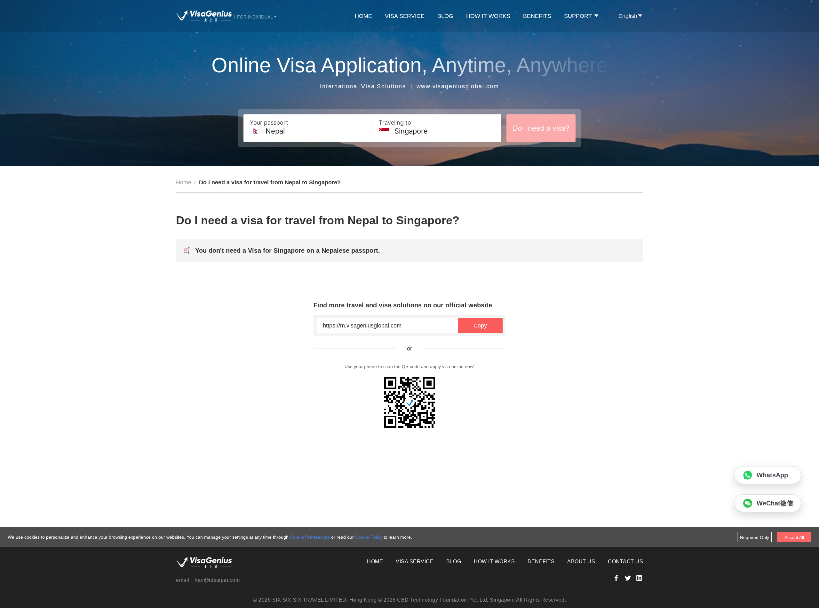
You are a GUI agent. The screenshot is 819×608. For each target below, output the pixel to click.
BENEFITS (537, 16)
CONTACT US (625, 561)
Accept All (794, 537)
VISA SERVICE (405, 16)
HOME (363, 16)
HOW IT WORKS (488, 16)
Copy (480, 325)
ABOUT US (581, 561)
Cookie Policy (368, 537)
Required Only (754, 537)
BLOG (445, 16)
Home (183, 182)
